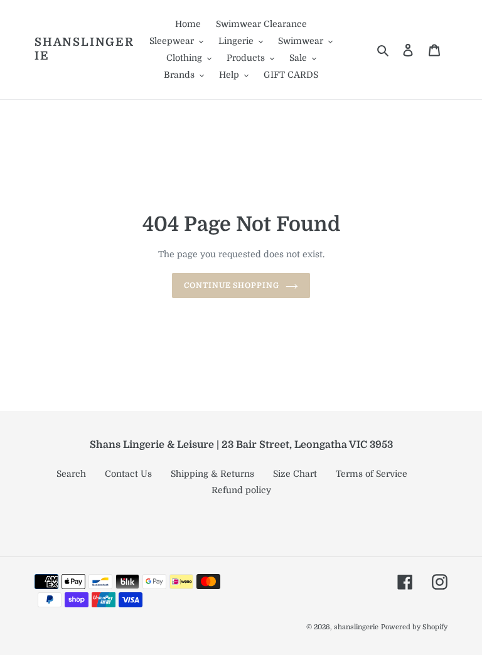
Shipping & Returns (212, 474)
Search (71, 474)
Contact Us (128, 474)
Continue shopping (231, 285)
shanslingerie (84, 49)
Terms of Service (371, 474)
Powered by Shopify (414, 627)
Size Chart (295, 474)
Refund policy (241, 490)
